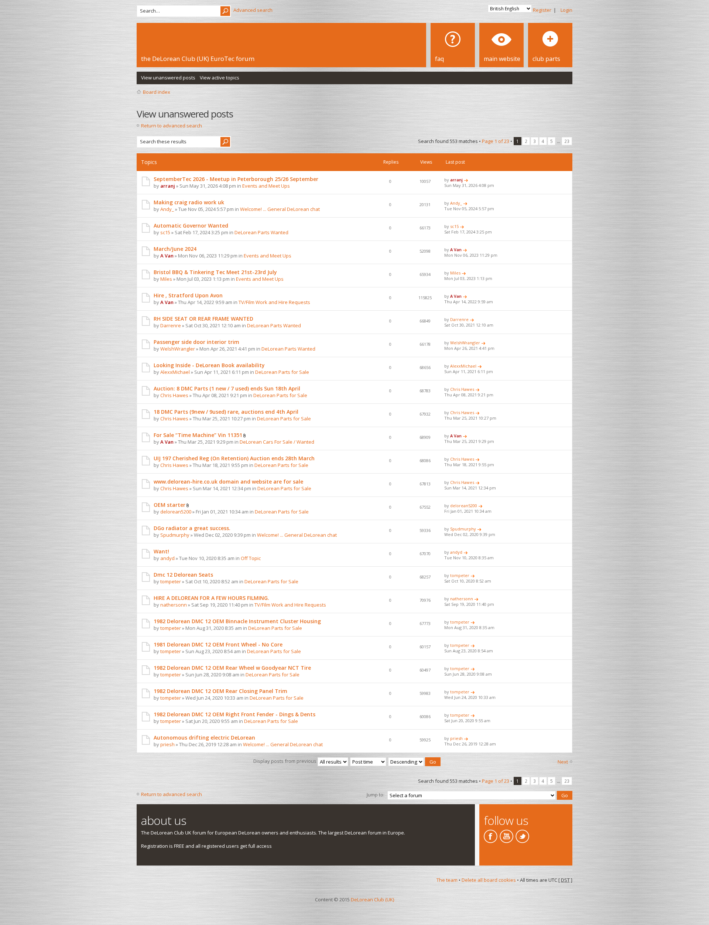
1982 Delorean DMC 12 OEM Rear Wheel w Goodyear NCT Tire (232, 667)
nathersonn (173, 604)
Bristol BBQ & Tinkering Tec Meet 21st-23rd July (215, 272)
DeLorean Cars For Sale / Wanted (277, 441)
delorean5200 (175, 511)
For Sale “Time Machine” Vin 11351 (198, 434)
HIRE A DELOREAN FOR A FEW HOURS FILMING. (211, 597)
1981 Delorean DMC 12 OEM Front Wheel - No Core (218, 644)
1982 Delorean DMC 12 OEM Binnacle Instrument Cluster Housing (237, 621)
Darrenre (170, 325)
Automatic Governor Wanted (191, 225)
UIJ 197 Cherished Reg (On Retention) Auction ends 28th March (234, 458)
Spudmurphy (174, 535)
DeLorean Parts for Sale (282, 372)
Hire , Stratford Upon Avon (188, 295)
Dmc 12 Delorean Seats (183, 574)
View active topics (219, 77)
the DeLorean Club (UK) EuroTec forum (197, 58)
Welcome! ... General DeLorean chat (280, 209)
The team (447, 880)
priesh (167, 744)
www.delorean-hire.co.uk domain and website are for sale (228, 481)
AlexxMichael (175, 372)
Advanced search (253, 10)
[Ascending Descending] (414, 761)
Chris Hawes (174, 395)
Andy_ (167, 209)
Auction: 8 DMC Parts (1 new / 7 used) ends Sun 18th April (227, 388)
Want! (161, 551)
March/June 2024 (175, 248)
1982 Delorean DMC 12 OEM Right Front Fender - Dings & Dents (234, 714)
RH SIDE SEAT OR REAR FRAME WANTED (203, 318)
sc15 (165, 232)
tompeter (170, 581)
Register (542, 10)
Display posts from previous (285, 761)
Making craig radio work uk (189, 202)
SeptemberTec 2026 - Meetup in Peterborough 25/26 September (236, 178)
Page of (495, 141)
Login (566, 10)
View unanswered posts (168, 77)
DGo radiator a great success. (192, 528)
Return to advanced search (171, 125)
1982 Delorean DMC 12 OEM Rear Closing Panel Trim (220, 690)
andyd (167, 558)
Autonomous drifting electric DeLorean (204, 737)
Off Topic (251, 558)
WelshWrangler (177, 348)
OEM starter (169, 504)
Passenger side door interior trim (196, 341)
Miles (166, 279)
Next (563, 761)
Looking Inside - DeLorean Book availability (209, 365)
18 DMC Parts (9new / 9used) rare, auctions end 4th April (226, 411)
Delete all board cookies (489, 880)
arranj (167, 185)
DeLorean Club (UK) (372, 899)
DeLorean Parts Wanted (261, 232)
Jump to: (375, 794)
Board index (156, 92)
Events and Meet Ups (266, 185)
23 (566, 141)
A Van (167, 255)
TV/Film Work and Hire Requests (274, 302)
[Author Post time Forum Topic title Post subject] (368, 761)
